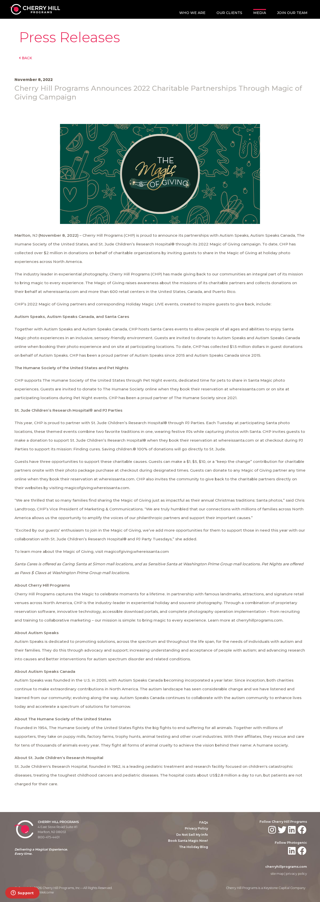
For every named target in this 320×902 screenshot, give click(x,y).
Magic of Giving (225, 244)
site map (277, 874)
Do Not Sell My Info (192, 835)
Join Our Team (292, 12)
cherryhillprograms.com (286, 867)
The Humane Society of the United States (83, 380)
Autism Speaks (234, 235)
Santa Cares (162, 329)
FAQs (203, 822)
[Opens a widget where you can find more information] (22, 893)
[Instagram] (272, 830)
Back (26, 58)
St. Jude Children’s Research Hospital (134, 244)
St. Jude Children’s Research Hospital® (129, 422)
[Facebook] (302, 830)
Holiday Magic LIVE (145, 304)
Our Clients (229, 12)
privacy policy (296, 874)
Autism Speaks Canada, (273, 235)
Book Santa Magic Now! (188, 841)
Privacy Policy (196, 828)
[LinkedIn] (292, 830)
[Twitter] (283, 830)
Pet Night (152, 380)
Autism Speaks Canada (104, 329)
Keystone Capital (277, 888)
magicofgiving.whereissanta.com (136, 551)
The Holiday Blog (193, 847)
